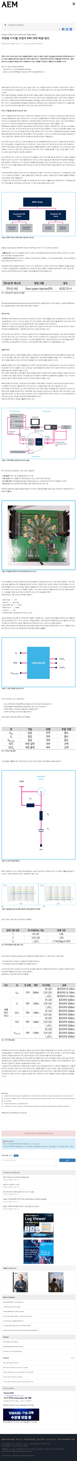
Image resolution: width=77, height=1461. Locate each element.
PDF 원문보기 (10, 1141)
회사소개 (19, 1439)
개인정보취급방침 (29, 1439)
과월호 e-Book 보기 (9, 1268)
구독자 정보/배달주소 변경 (66, 1439)
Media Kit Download (8, 1439)
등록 (67, 1160)
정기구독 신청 (51, 1439)
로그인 (16, 1155)
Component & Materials (15, 25)
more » (72, 1358)
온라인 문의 (41, 1439)
